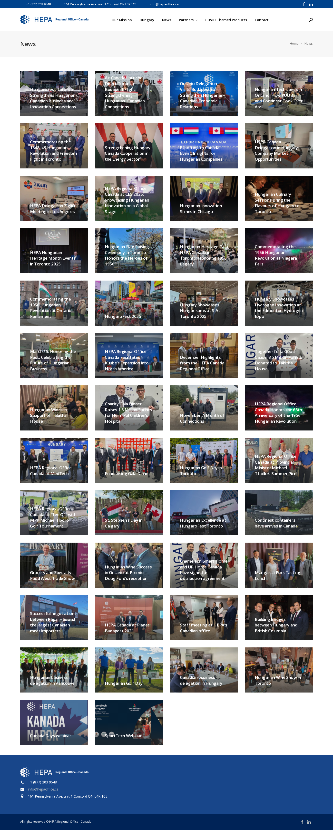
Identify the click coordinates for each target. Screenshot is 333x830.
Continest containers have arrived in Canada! (277, 523)
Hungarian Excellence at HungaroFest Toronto (203, 523)
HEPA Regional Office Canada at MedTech (50, 470)
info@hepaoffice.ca (43, 789)
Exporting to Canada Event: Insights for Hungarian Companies (201, 153)
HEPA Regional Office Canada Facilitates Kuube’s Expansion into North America (127, 360)
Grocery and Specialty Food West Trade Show (52, 575)
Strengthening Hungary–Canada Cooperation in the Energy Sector (129, 153)
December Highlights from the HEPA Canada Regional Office (202, 363)
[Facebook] (304, 4)
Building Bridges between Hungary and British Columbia (276, 625)
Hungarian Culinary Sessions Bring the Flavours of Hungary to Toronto (277, 202)
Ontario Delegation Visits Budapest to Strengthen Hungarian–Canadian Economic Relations (202, 95)
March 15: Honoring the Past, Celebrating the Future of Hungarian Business (53, 360)
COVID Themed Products (226, 20)
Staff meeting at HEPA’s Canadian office (203, 628)
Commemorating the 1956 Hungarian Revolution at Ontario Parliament (50, 307)
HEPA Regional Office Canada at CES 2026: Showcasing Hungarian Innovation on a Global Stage (127, 200)
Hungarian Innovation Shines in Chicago (201, 208)
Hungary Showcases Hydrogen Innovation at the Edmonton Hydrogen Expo (279, 307)
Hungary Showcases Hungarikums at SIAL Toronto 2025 (200, 310)
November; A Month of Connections (202, 418)
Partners (186, 20)
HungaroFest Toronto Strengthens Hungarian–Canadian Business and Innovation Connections (54, 98)
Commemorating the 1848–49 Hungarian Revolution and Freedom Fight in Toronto (53, 150)
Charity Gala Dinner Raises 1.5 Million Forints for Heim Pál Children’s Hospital (128, 412)
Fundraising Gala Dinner (127, 473)
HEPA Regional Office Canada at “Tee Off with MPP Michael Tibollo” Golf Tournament (53, 517)
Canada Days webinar (50, 735)
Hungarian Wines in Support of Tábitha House (48, 415)
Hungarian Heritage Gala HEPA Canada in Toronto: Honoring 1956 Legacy (204, 255)
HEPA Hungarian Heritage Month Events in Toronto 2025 (53, 258)
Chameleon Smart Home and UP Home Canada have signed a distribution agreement (203, 569)
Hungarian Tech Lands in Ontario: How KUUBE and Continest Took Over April (279, 98)
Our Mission (122, 20)
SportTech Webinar (123, 735)
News (166, 20)
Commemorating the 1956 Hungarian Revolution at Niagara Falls (276, 255)
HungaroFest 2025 (123, 316)
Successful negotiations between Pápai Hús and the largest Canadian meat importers (53, 622)
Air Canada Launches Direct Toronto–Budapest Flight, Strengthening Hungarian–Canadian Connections (125, 92)
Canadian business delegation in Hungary (201, 680)
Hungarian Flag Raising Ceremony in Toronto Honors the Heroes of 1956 (127, 255)
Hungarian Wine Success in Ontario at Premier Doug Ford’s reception (128, 572)
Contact (262, 20)
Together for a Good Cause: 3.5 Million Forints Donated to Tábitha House (278, 360)
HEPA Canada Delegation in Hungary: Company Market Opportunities (277, 150)
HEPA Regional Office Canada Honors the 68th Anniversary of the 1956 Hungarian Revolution (278, 412)
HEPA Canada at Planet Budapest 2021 (127, 628)
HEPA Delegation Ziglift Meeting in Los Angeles (53, 208)
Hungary (147, 20)
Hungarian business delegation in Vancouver (53, 680)
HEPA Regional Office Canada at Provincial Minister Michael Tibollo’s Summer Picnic (277, 464)
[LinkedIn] (310, 4)
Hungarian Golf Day (124, 683)
